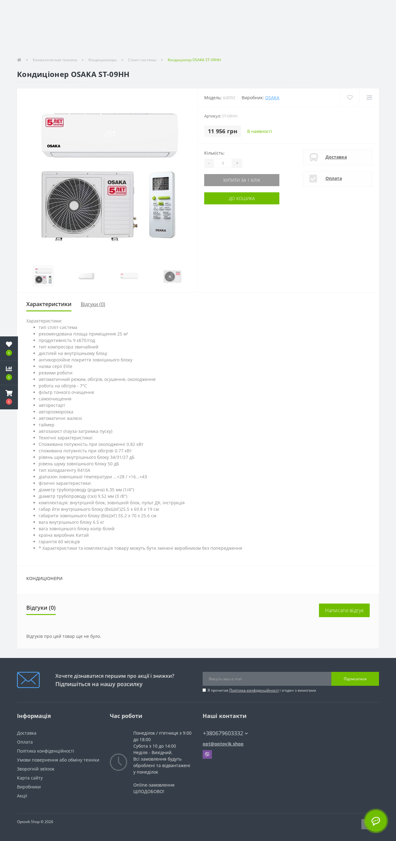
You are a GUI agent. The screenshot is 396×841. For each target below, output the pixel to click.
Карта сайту (30, 778)
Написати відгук (344, 610)
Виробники (29, 787)
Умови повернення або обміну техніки (58, 760)
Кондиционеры (102, 59)
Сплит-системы (142, 59)
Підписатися (355, 678)
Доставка (336, 157)
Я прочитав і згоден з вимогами (262, 690)
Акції (22, 796)
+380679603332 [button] (223, 733)
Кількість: (214, 153)
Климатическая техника (55, 59)
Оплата (333, 178)
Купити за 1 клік (225, 180)
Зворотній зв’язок (35, 769)
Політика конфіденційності (254, 690)
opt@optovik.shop (223, 744)
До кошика (225, 198)
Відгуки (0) (93, 304)
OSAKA (272, 97)
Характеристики (48, 304)
